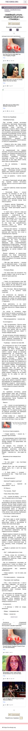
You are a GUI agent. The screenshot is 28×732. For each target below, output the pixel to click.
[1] (14, 146)
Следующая (15, 23)
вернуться (14, 617)
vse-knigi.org (11, 2)
